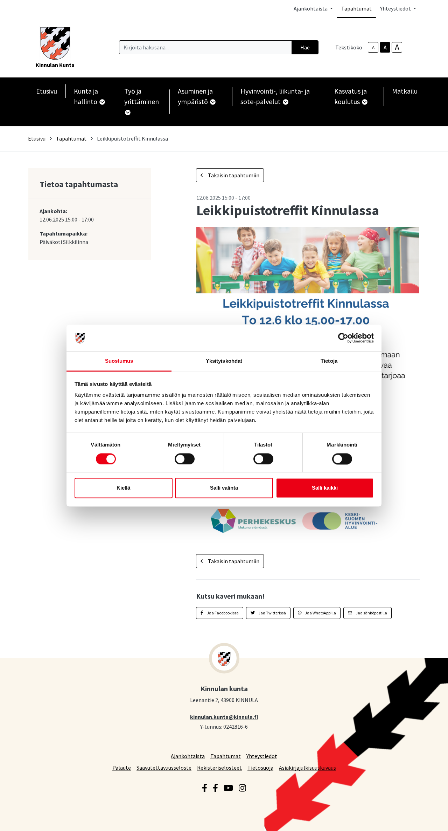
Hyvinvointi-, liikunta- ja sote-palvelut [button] (275, 96)
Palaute (121, 767)
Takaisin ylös (422, 818)
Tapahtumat (356, 8)
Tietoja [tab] (329, 361)
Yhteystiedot (261, 755)
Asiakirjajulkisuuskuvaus (307, 767)
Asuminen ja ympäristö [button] (195, 96)
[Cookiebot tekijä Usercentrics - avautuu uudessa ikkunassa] (343, 338)
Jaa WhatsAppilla (320, 612)
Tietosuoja (260, 767)
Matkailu (405, 91)
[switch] (185, 458)
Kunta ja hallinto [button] (86, 96)
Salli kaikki (325, 488)
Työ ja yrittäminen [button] (141, 96)
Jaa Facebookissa (222, 612)
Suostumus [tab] (119, 361)
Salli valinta (224, 488)
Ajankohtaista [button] (311, 8)
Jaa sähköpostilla (371, 612)
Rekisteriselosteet (219, 767)
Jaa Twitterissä (272, 612)
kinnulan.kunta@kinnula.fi (224, 716)
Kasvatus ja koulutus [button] (350, 96)
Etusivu (46, 91)
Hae (305, 47)
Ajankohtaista (188, 755)
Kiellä (123, 488)
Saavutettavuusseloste (163, 767)
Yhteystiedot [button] (396, 8)
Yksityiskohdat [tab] (224, 361)
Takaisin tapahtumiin (233, 175)
